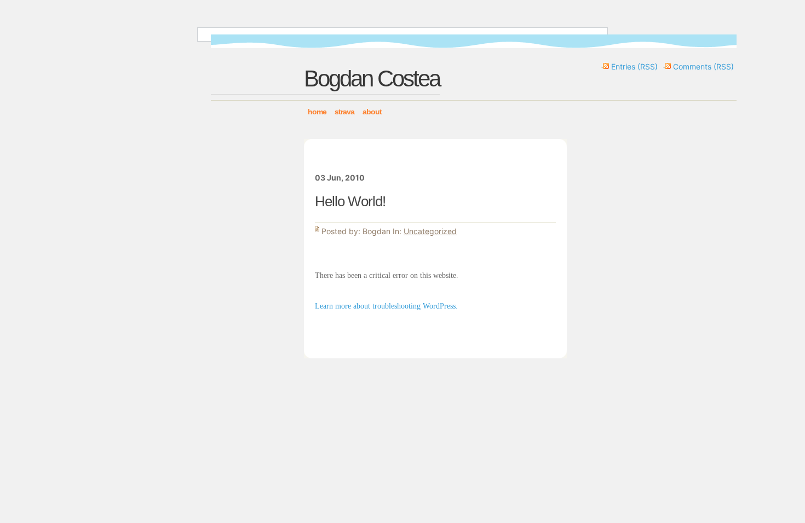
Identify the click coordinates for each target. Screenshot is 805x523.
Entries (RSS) (634, 66)
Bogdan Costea (372, 78)
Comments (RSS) (703, 66)
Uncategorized (430, 231)
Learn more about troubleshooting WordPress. (386, 306)
